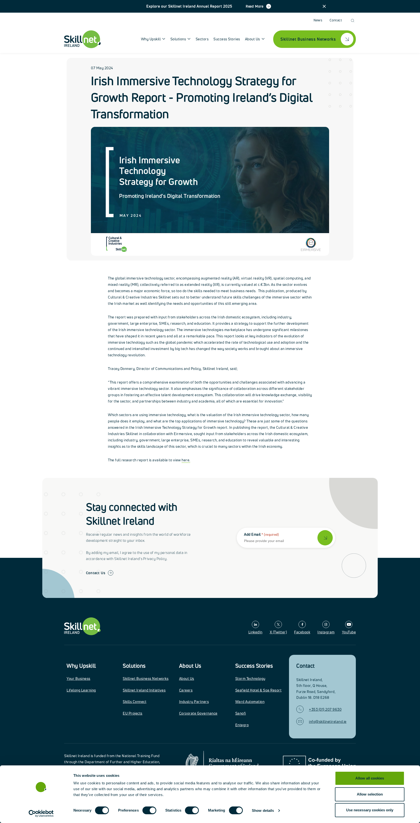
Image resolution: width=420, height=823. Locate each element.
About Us (190, 665)
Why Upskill (81, 665)
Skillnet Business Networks (145, 678)
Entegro (242, 724)
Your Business (78, 678)
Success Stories (226, 39)
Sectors (202, 39)
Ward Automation (250, 701)
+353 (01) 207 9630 (325, 709)
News (318, 20)
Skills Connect (134, 701)
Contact (336, 20)
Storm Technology (250, 678)
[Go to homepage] (82, 626)
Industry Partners (194, 701)
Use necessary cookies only (369, 810)
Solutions (134, 665)
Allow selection (370, 794)
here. (186, 460)
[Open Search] (352, 20)
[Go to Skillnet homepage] (82, 39)
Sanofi (240, 713)
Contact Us (95, 572)
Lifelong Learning (81, 690)
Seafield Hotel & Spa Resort (258, 690)
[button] (324, 6)
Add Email (261, 534)
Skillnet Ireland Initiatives (144, 690)
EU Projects (132, 713)
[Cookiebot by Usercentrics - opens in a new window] (41, 813)
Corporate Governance (198, 713)
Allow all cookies (369, 778)
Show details (263, 810)
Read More (254, 6)
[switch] (149, 810)
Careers (186, 690)
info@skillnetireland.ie (328, 721)
